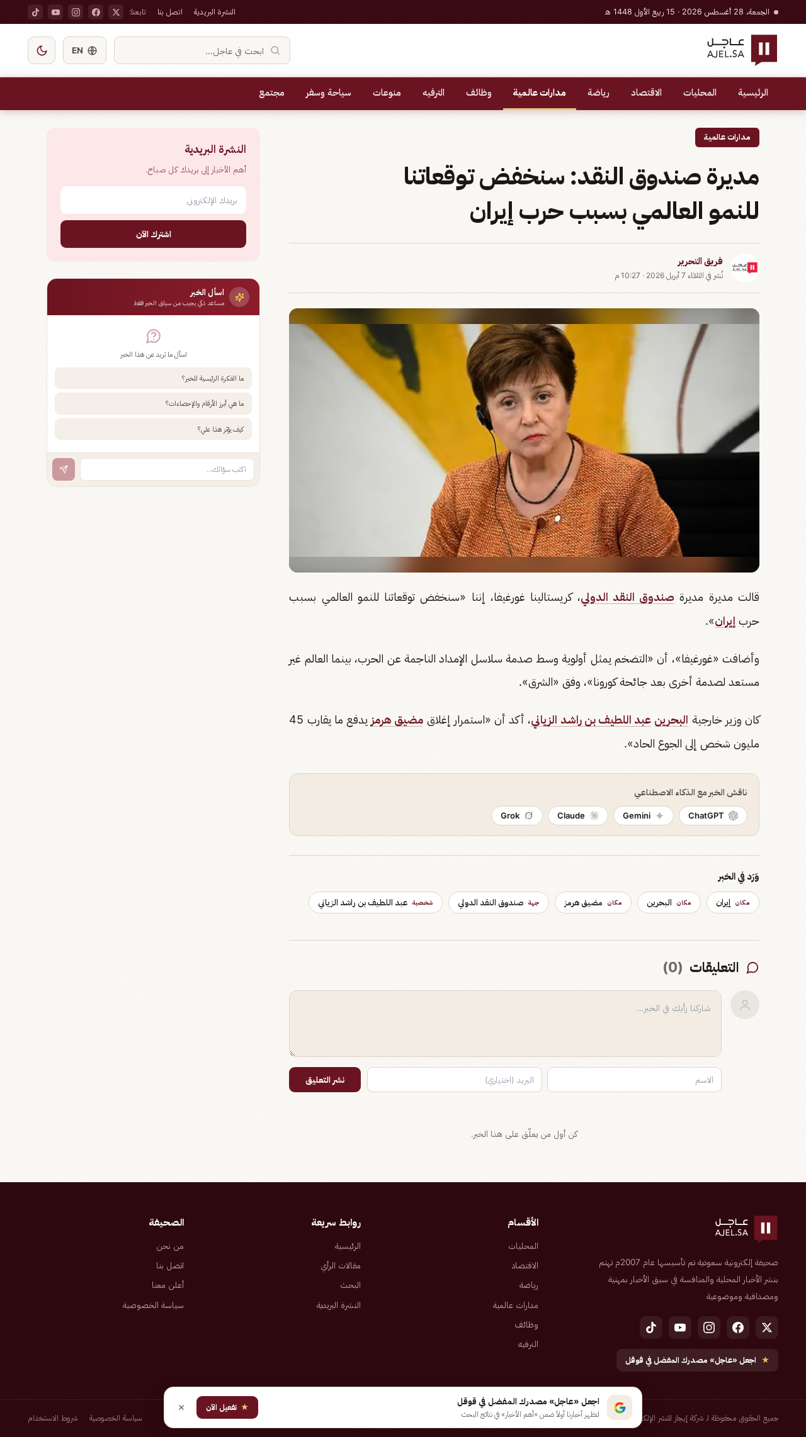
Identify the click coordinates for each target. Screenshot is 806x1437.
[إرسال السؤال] (63, 469)
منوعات (387, 92)
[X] (115, 12)
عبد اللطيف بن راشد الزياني (591, 719)
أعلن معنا (168, 1285)
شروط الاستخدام (53, 1418)
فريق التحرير (700, 261)
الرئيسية (753, 92)
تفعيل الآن (227, 1407)
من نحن (170, 1246)
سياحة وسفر (328, 92)
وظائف (479, 92)
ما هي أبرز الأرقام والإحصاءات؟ (205, 403)
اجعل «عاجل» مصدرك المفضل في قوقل (697, 1360)
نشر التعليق (324, 1080)
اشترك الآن (153, 233)
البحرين (671, 719)
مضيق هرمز (397, 719)
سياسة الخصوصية (153, 1305)
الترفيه (434, 92)
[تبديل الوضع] (41, 50)
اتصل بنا (170, 11)
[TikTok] (35, 12)
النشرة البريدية (215, 11)
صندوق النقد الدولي (628, 596)
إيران (725, 620)
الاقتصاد (646, 92)
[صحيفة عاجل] (742, 50)
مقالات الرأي (341, 1265)
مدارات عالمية (539, 92)
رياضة (598, 92)
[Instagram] (75, 12)
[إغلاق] (181, 1407)
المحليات (700, 92)
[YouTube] (55, 12)
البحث (350, 1285)
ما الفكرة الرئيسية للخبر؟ (213, 378)
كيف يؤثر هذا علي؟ (221, 429)
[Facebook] (95, 12)
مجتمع (272, 92)
